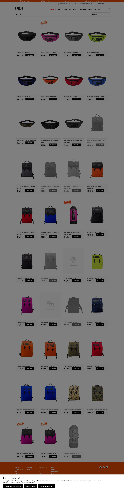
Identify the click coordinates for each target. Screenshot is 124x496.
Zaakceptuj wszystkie (46, 486)
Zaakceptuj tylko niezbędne (13, 486)
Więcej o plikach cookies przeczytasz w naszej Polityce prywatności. (19, 482)
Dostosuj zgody (30, 486)
